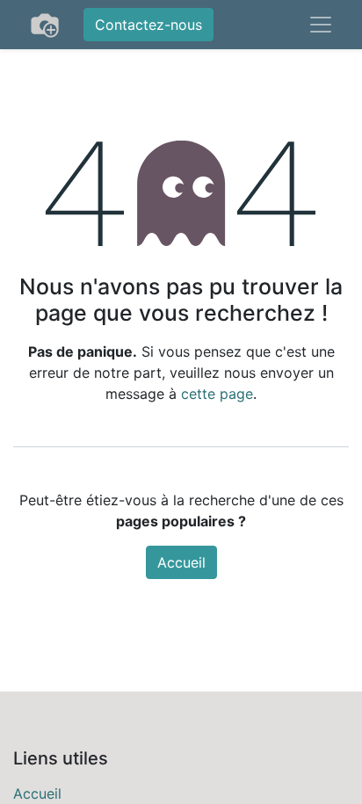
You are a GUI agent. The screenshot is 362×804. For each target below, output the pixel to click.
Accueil (181, 562)
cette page (217, 393)
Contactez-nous (148, 24)
